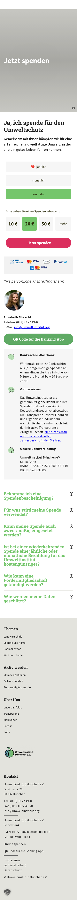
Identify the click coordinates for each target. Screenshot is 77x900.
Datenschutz (13, 870)
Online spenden (13, 681)
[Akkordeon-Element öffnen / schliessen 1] (38, 496)
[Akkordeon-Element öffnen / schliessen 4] (38, 555)
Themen (11, 628)
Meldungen (10, 719)
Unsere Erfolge (13, 707)
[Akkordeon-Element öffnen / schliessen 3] (38, 530)
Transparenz (11, 713)
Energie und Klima (14, 642)
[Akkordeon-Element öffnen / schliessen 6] (38, 598)
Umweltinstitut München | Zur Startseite (6, 4)
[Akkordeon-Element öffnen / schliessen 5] (38, 580)
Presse (8, 725)
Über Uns (12, 699)
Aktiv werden (16, 667)
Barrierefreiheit (15, 865)
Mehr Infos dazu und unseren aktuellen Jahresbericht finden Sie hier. (43, 436)
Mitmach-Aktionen (15, 675)
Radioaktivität (12, 648)
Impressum (12, 860)
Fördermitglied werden (18, 687)
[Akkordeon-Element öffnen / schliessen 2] (38, 512)
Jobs (7, 732)
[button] (7, 892)
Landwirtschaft (13, 636)
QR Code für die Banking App (38, 339)
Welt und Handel (13, 655)
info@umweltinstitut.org (32, 327)
